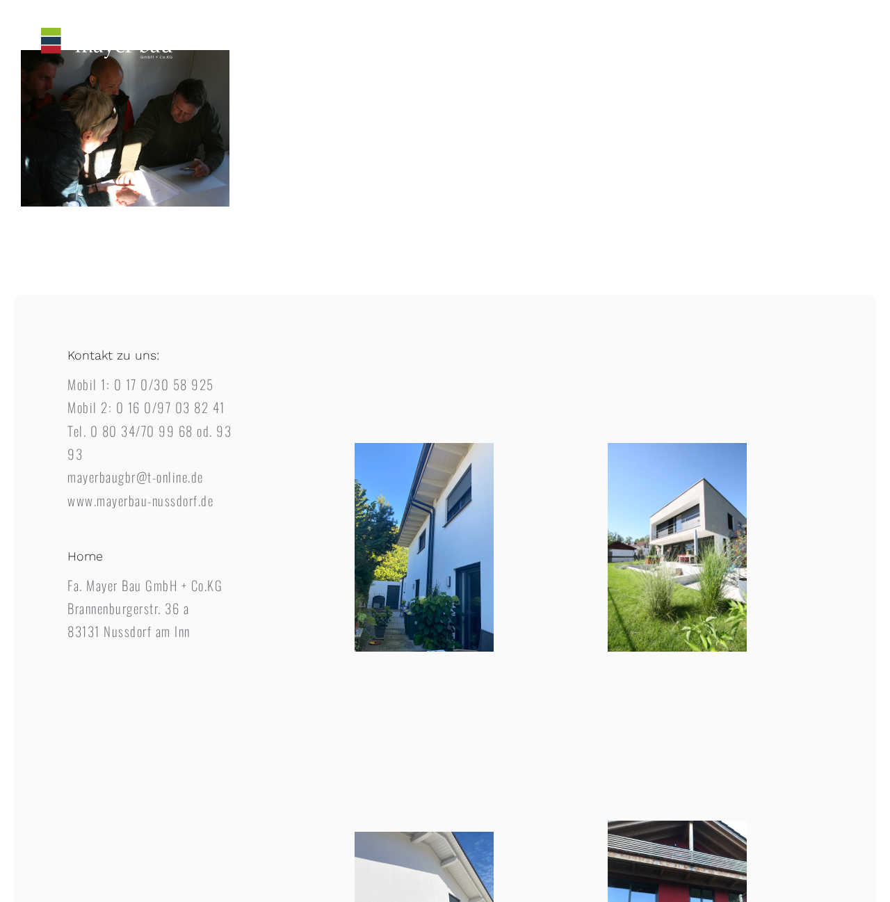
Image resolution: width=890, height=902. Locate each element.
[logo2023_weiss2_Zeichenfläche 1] (106, 34)
